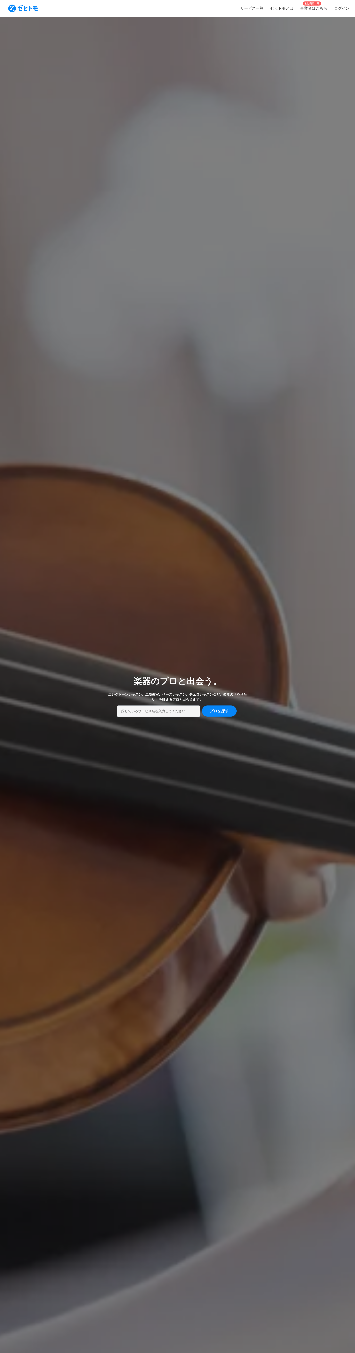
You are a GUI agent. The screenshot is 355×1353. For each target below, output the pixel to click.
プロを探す (219, 711)
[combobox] (158, 711)
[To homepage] (23, 8)
